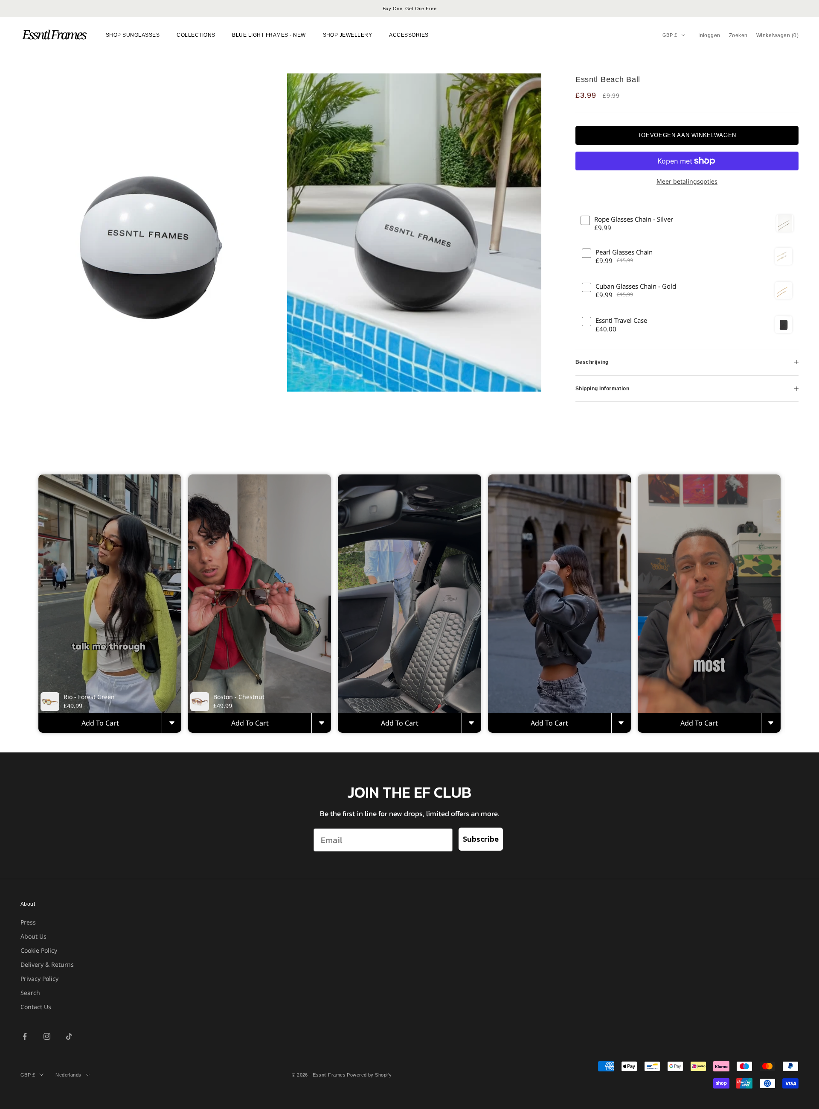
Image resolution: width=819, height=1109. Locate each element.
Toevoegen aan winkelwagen (687, 135)
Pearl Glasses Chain (624, 252)
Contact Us (35, 1007)
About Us (33, 936)
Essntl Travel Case (621, 320)
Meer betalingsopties (686, 181)
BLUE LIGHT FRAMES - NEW (268, 35)
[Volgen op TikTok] (69, 1036)
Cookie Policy (38, 950)
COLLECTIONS (196, 35)
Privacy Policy (39, 978)
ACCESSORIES (408, 35)
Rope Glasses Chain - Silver (633, 219)
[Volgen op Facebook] (24, 1036)
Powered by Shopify (369, 1074)
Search (30, 993)
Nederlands (68, 1074)
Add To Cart (100, 723)
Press (28, 922)
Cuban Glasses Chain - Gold (635, 286)
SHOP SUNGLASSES (133, 35)
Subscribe (481, 839)
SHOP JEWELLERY (347, 35)
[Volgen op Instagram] (47, 1036)
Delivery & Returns (47, 964)
